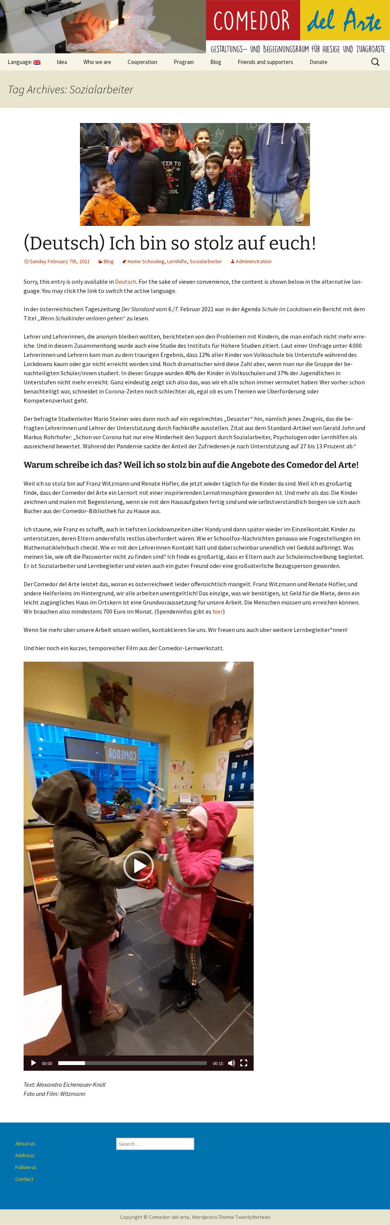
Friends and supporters (265, 62)
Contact (24, 1178)
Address (25, 1155)
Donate (319, 62)
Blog (215, 62)
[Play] (33, 1063)
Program (184, 62)
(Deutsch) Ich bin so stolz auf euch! (170, 243)
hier (218, 611)
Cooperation (142, 62)
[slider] (132, 1063)
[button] (138, 866)
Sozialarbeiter (206, 261)
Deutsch (125, 281)
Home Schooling (146, 261)
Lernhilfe (177, 261)
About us (25, 1143)
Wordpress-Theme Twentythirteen (231, 1217)
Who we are (97, 62)
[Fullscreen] (244, 1063)
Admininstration (254, 261)
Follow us (26, 1167)
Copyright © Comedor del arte (154, 1217)
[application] (139, 866)
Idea (62, 62)
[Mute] (231, 1063)
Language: (21, 62)
